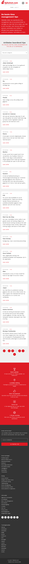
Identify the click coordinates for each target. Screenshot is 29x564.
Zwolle (2, 551)
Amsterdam (4, 528)
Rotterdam (3, 548)
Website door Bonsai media (14, 561)
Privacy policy (4, 509)
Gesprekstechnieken (5, 461)
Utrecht (3, 550)
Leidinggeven (4, 468)
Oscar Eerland (7, 253)
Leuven (3, 543)
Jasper (5, 287)
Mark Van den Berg (8, 217)
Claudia (5, 97)
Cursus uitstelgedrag (6, 485)
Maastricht (3, 544)
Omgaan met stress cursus (7, 479)
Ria (4, 81)
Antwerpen (3, 530)
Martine (5, 152)
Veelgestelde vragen (5, 513)
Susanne (5, 173)
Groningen (3, 539)
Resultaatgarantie (5, 511)
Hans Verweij (6, 238)
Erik (4, 195)
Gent (2, 537)
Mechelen (3, 546)
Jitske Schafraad (8, 63)
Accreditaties (4, 499)
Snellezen (3, 463)
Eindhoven (3, 536)
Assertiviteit (4, 470)
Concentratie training (6, 481)
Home (11, 7)
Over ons (3, 508)
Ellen (4, 271)
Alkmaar (3, 527)
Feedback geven (5, 457)
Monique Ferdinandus (9, 331)
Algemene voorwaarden (6, 497)
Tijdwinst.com (15, 560)
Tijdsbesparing (4, 483)
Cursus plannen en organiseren (8, 488)
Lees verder (6, 72)
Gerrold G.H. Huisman (9, 114)
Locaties (3, 506)
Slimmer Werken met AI (6, 459)
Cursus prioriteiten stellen (7, 486)
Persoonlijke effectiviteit (6, 464)
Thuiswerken (4, 471)
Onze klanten (4, 502)
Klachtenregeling (5, 504)
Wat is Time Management (7, 501)
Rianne (5, 134)
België (2, 532)
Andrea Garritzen (8, 309)
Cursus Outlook (4, 478)
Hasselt (3, 541)
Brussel (3, 534)
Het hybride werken (5, 466)
